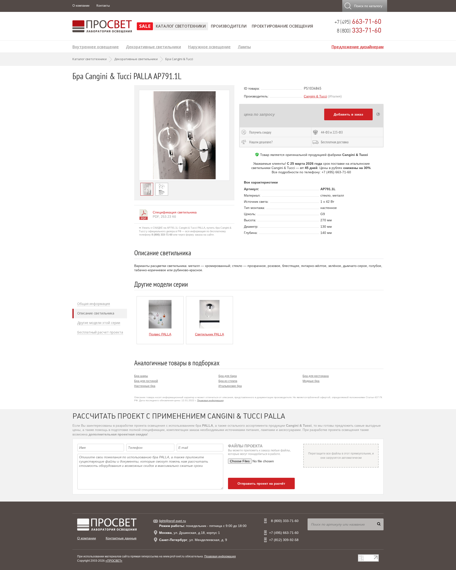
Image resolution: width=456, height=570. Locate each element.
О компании (80, 5)
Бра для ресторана (316, 376)
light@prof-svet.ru (172, 521)
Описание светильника (95, 313)
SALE (145, 26)
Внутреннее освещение (95, 46)
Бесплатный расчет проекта (100, 332)
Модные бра (311, 381)
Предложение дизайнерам (358, 46)
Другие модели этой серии (98, 323)
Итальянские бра (230, 386)
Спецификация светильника (175, 212)
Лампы (244, 46)
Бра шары (141, 376)
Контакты (103, 5)
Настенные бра (144, 386)
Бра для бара (227, 376)
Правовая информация (210, 400)
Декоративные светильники (153, 46)
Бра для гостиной (146, 381)
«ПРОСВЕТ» (113, 560)
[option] (184, 135)
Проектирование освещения (282, 26)
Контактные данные (121, 538)
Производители (229, 26)
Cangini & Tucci (315, 96)
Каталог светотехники (181, 26)
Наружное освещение (209, 46)
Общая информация (93, 304)
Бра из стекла (227, 381)
